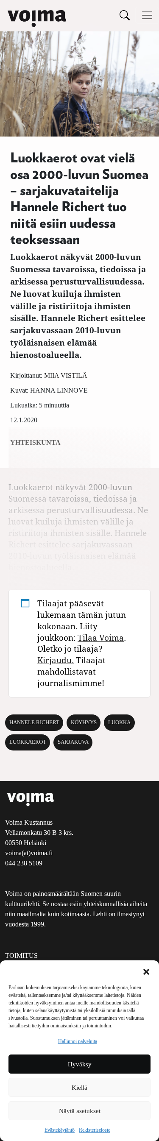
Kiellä (79, 1087)
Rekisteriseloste (94, 1130)
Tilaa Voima (101, 637)
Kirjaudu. (55, 660)
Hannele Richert (34, 722)
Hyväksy (80, 1064)
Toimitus (21, 955)
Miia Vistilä (65, 375)
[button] (146, 971)
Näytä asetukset (79, 1111)
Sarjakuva (73, 742)
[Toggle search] (124, 15)
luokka (119, 722)
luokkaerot (27, 742)
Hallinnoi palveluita (77, 1041)
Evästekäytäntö (60, 1130)
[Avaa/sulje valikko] (147, 15)
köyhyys (84, 722)
